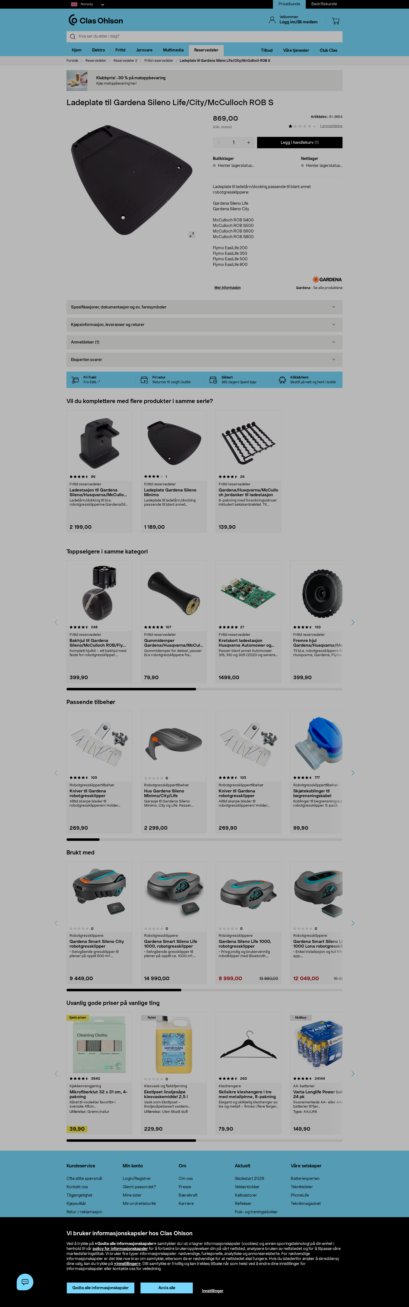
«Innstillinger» (127, 1264)
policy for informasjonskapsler (120, 1249)
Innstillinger (212, 1291)
